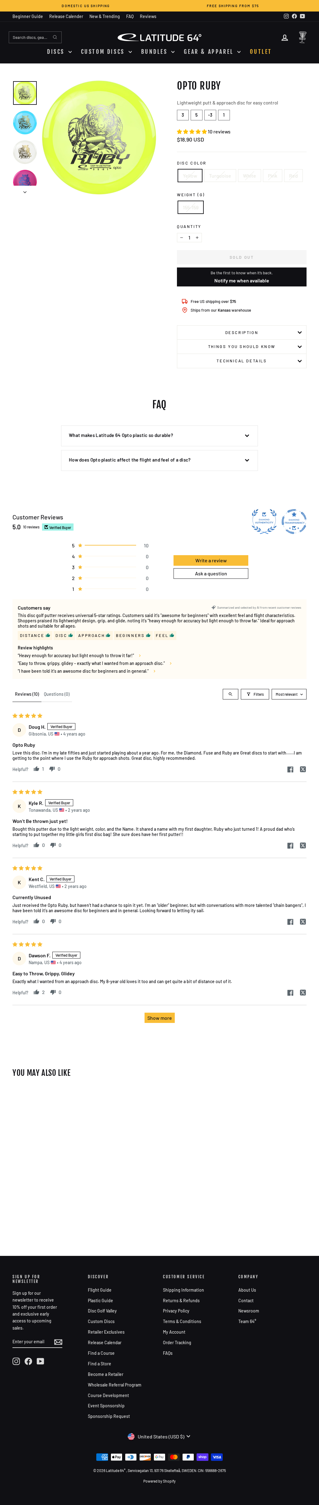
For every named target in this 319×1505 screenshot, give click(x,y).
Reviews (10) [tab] (27, 694)
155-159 (190, 207)
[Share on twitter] (303, 769)
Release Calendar (104, 1342)
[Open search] (230, 694)
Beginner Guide (27, 16)
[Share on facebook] (290, 770)
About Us (247, 1290)
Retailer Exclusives (106, 1332)
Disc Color (192, 162)
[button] (192, 131)
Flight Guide (100, 1290)
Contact (246, 1300)
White (249, 176)
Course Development (108, 1395)
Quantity (189, 226)
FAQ (130, 16)
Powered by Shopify (159, 1481)
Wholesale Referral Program (114, 1384)
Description (242, 332)
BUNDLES (155, 51)
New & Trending (104, 16)
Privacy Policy (176, 1310)
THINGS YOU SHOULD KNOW (241, 346)
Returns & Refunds (181, 1300)
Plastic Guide (100, 1300)
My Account (174, 1332)
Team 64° (247, 1321)
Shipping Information (183, 1290)
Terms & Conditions (182, 1321)
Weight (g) (191, 194)
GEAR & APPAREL (210, 51)
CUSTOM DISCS (104, 51)
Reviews (148, 16)
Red (293, 176)
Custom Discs (101, 1321)
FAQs (168, 1353)
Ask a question (211, 573)
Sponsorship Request (109, 1416)
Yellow (190, 176)
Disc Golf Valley (102, 1310)
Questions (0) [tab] (56, 694)
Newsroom (248, 1310)
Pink (272, 176)
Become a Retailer (105, 1374)
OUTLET (261, 51)
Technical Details (242, 360)
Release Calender (66, 16)
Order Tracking (177, 1342)
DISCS (57, 51)
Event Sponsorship (106, 1405)
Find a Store (99, 1363)
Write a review (211, 560)
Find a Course (101, 1353)
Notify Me (30, 1096)
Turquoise (220, 176)
